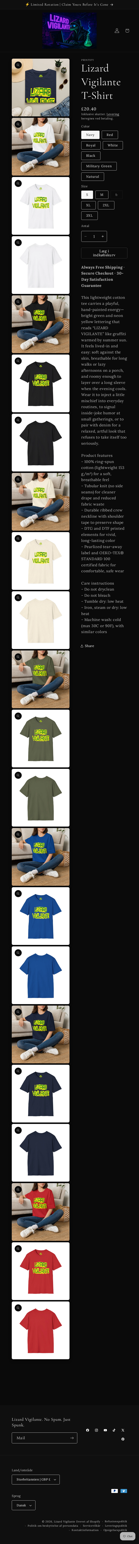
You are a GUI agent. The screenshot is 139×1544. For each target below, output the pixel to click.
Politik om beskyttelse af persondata (53, 1525)
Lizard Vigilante (64, 1521)
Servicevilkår (91, 1525)
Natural (92, 176)
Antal (85, 226)
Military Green (99, 166)
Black (91, 155)
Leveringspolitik (116, 1525)
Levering (113, 114)
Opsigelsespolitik (115, 1530)
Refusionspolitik (116, 1521)
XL (88, 205)
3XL (89, 215)
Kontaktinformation (85, 1530)
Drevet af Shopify (88, 1521)
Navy (90, 135)
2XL (106, 205)
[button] (127, 31)
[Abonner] (72, 1438)
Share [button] (89, 646)
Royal (91, 145)
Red (110, 135)
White (113, 145)
